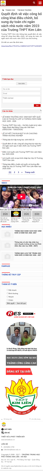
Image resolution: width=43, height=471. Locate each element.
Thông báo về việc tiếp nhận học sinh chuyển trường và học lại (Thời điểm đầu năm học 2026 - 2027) (28, 244)
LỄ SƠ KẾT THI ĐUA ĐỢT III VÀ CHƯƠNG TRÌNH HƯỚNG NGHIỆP (19, 134)
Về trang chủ (8, 419)
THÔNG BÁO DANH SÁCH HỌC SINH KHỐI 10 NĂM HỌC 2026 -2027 (28, 232)
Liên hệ (7, 433)
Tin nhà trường (24, 10)
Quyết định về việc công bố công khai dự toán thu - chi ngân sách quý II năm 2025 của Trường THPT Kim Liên (22, 146)
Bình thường (13, 293)
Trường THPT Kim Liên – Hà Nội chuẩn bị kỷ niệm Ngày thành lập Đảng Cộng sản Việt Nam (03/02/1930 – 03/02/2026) (22, 127)
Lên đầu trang (35, 419)
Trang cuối (30, 172)
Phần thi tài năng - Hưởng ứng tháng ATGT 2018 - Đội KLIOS (26, 221)
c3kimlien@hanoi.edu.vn (12, 450)
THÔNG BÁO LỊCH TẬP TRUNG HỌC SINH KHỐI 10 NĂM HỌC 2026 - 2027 (28, 254)
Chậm (11, 300)
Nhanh (11, 297)
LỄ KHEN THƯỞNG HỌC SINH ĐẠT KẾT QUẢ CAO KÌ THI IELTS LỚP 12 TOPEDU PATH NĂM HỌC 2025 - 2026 (21, 119)
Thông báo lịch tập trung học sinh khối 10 (18, 140)
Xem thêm (21, 83)
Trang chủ (10, 10)
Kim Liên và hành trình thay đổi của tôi (4, 219)
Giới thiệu (8, 429)
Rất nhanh (12, 290)
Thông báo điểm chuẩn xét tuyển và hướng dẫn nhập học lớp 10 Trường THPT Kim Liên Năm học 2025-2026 (21, 166)
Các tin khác (7, 111)
